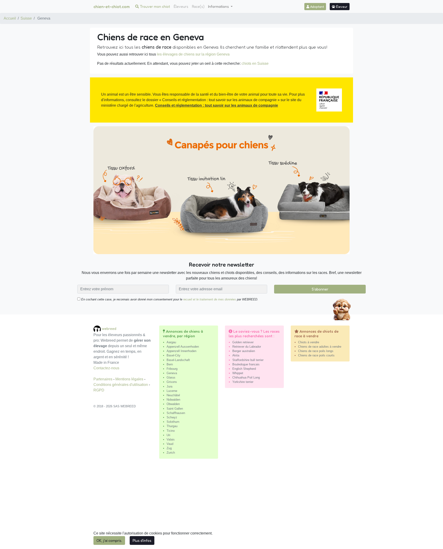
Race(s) (198, 6)
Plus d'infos (142, 540)
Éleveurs (181, 6)
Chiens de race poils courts (316, 355)
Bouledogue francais (246, 364)
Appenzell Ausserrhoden (183, 346)
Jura (169, 386)
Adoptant (316, 7)
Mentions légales (129, 379)
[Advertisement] (221, 505)
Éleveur (341, 7)
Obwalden (173, 404)
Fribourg (172, 368)
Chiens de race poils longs (315, 351)
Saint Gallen (175, 408)
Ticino (171, 430)
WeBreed (109, 328)
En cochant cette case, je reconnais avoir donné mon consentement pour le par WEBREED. (169, 299)
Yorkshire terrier (242, 382)
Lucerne (172, 391)
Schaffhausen (176, 413)
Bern (170, 364)
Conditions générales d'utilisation (121, 385)
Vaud (170, 444)
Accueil (10, 18)
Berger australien (243, 351)
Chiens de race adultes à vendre (319, 346)
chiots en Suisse (255, 63)
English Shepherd (244, 368)
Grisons (172, 382)
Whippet (237, 373)
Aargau (171, 342)
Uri (168, 435)
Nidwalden (173, 399)
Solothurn (173, 421)
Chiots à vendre (308, 342)
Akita (235, 355)
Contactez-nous (106, 368)
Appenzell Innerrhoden (181, 351)
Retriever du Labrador (246, 346)
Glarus (171, 377)
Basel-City (173, 355)
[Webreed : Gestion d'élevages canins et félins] (97, 329)
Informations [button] (219, 6)
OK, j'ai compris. (109, 540)
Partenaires (103, 379)
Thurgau (172, 426)
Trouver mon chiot (154, 6)
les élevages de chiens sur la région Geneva (193, 54)
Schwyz (172, 417)
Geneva (172, 373)
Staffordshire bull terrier (247, 360)
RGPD (98, 390)
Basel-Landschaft (178, 360)
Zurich (171, 452)
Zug (169, 448)
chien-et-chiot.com (111, 6)
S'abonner (320, 289)
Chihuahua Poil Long (246, 377)
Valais (171, 439)
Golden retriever (243, 342)
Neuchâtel (173, 395)
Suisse (26, 18)
